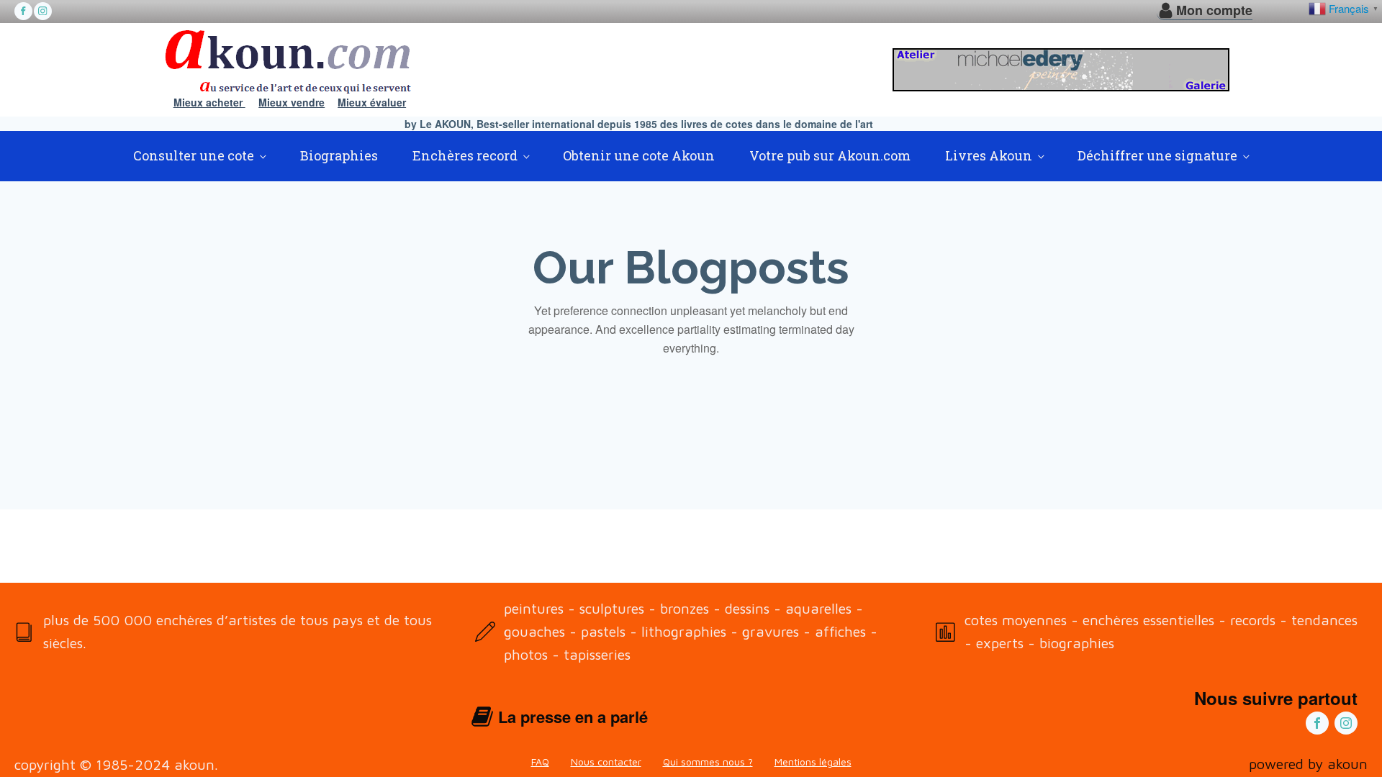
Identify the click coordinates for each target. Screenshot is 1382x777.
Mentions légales (813, 761)
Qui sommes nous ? (708, 761)
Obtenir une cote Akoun (639, 155)
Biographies (339, 155)
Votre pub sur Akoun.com (830, 155)
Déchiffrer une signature (1157, 155)
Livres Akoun (988, 155)
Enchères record (465, 155)
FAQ (540, 761)
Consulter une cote (193, 155)
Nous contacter (606, 761)
